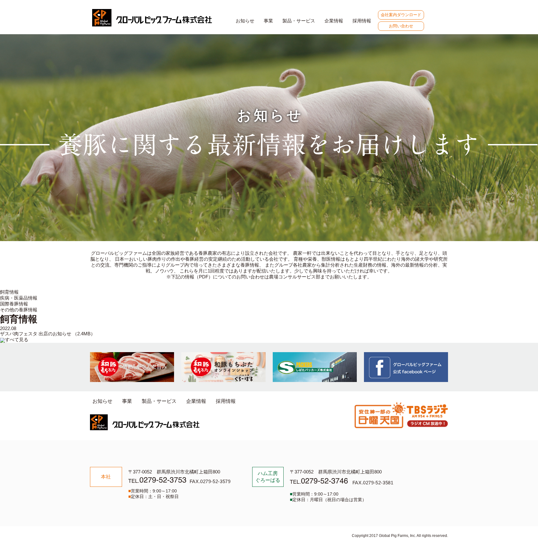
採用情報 (361, 20)
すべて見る (16, 339)
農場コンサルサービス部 (294, 276)
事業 (268, 20)
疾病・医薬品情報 (18, 297)
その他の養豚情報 (18, 309)
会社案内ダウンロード (401, 14)
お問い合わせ (401, 26)
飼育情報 (9, 292)
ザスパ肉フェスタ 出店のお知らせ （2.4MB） (47, 333)
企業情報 (333, 20)
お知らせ (245, 20)
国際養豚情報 (14, 303)
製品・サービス (298, 20)
